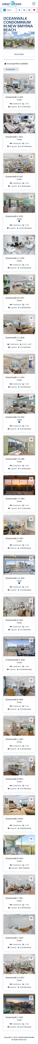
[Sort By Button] (19, 10)
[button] (6, 83)
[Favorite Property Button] (31, 77)
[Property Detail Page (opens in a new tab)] (19, 84)
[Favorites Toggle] (34, 10)
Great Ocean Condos (26, 1037)
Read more (19, 54)
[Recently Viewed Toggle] (29, 10)
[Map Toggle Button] (24, 10)
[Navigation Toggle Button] (34, 3)
